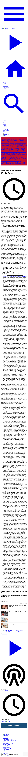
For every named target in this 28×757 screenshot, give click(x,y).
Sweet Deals (6, 87)
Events (5, 84)
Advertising (5, 86)
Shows (4, 82)
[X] (5, 135)
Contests (5, 83)
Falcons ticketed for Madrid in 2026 (10, 149)
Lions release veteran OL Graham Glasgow (12, 150)
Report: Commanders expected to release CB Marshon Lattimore (13, 153)
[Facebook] (6, 134)
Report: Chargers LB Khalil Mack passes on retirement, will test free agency (13, 151)
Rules (4, 88)
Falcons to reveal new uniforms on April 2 (14, 154)
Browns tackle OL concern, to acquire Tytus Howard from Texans (13, 164)
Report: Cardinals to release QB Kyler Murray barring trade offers (14, 156)
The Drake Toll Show (5, 690)
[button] (14, 607)
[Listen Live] (14, 647)
